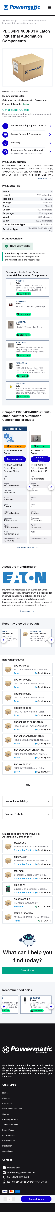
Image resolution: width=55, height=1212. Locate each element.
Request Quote (36, 1199)
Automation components (34, 20)
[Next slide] (51, 487)
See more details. (25, 547)
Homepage (11, 20)
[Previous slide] (30, 487)
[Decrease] (5, 1199)
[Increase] (13, 1199)
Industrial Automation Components (19, 23)
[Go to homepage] (27, 1049)
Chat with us (27, 970)
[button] (27, 126)
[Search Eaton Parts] (24, 583)
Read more (43, 178)
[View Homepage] (22, 7)
